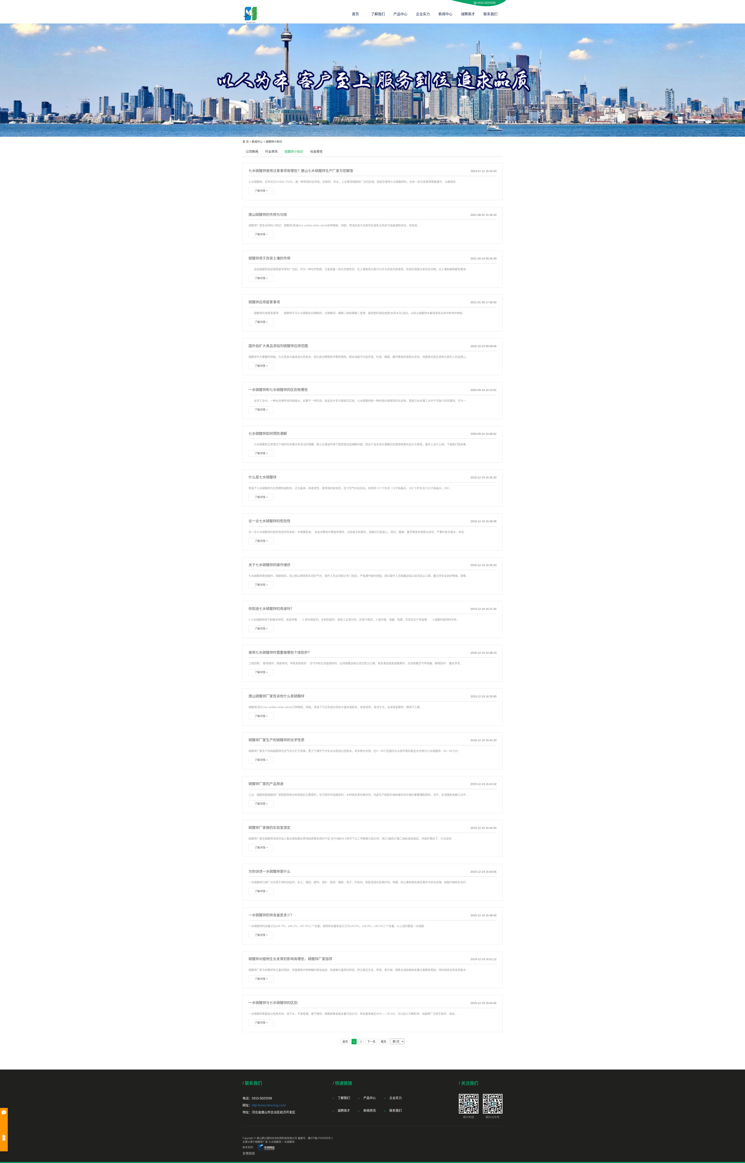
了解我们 (378, 14)
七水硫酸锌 (275, 1141)
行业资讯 (271, 151)
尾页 (383, 1041)
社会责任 (316, 151)
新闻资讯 (369, 1110)
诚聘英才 (468, 14)
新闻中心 (445, 14)
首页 (355, 14)
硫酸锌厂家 (261, 1141)
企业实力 (423, 14)
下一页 (371, 1041)
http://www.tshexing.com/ (269, 1105)
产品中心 (400, 14)
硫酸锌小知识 (274, 141)
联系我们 (490, 14)
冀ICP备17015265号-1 (320, 1138)
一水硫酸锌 (288, 1141)
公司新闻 (252, 151)
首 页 (246, 141)
